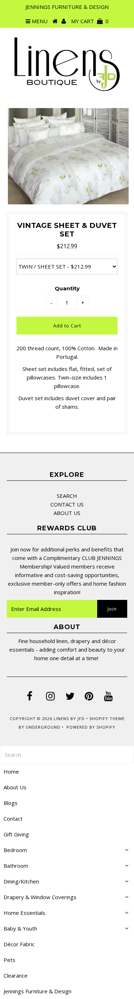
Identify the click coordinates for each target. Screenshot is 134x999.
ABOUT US (67, 512)
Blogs (11, 802)
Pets (9, 959)
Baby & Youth (20, 928)
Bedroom (15, 849)
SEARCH (67, 495)
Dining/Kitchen (21, 881)
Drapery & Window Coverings (40, 897)
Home (11, 771)
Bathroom (16, 865)
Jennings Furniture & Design (37, 991)
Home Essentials (24, 912)
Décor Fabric (19, 944)
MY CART (90, 21)
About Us (15, 787)
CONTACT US (67, 504)
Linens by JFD (69, 718)
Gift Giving (16, 834)
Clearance (16, 975)
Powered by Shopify (90, 727)
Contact (13, 818)
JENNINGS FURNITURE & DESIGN (67, 6)
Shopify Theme (107, 718)
